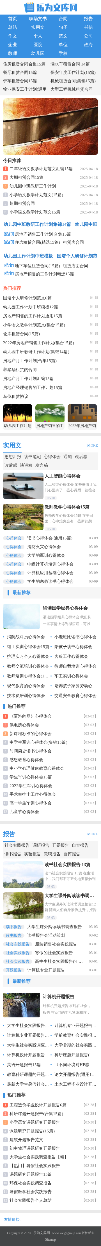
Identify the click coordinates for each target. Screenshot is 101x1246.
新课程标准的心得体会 (31, 733)
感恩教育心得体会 (26, 759)
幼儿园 (38, 53)
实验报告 (32, 854)
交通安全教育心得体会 (75, 695)
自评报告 (71, 854)
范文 (63, 36)
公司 (88, 36)
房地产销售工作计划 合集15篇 (43, 234)
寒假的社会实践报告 (39, 953)
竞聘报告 (52, 854)
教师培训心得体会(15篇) (29, 676)
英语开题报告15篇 (24, 1064)
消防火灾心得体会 (33, 547)
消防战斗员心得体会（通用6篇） (37, 637)
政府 (88, 44)
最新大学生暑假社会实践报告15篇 (38, 1084)
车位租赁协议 (15, 396)
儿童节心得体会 (24, 811)
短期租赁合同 (22, 203)
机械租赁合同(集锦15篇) (73, 81)
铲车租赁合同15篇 (20, 81)
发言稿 (41, 465)
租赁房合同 (73, 242)
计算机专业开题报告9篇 (76, 1025)
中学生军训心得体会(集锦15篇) (38, 742)
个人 (37, 36)
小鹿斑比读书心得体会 (75, 637)
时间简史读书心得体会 (31, 751)
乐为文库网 (41, 1233)
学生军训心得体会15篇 (31, 777)
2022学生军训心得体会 (31, 785)
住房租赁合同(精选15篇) (37, 242)
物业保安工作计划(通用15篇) (25, 90)
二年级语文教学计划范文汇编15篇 (41, 168)
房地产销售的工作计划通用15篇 (32, 316)
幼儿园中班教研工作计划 (33, 186)
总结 (12, 27)
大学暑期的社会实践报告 (77, 1045)
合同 (63, 18)
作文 (12, 36)
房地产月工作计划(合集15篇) (30, 360)
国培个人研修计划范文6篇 (27, 298)
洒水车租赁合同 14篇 (70, 64)
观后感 (81, 456)
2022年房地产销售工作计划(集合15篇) (38, 343)
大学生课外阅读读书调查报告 (44, 926)
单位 (63, 44)
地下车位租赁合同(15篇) (37, 266)
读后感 (10, 465)
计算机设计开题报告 (26, 1055)
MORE (92, 445)
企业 (12, 44)
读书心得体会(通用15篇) (39, 538)
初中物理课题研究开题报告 (35, 1148)
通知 (67, 456)
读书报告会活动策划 (35, 935)
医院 (37, 44)
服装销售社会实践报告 (41, 944)
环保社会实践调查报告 (31, 1183)
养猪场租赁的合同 (20, 369)
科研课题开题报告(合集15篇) (36, 1113)
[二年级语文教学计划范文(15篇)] (50, 153)
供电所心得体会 (24, 725)
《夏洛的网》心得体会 (31, 716)
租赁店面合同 (75, 266)
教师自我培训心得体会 (75, 666)
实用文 (38, 27)
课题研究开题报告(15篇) (32, 1131)
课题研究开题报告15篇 (31, 1174)
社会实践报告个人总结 (31, 1200)
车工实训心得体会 (71, 676)
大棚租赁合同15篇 (26, 177)
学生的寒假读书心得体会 (40, 581)
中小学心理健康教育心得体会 (37, 768)
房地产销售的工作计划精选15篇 (44, 274)
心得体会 (52, 456)
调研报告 (41, 845)
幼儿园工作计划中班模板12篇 (30, 307)
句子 (63, 27)
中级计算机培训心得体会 (40, 564)
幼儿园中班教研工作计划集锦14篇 (37, 224)
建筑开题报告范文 (26, 1139)
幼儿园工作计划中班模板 (28, 256)
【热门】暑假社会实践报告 (35, 1165)
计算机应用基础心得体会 (40, 573)
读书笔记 (32, 456)
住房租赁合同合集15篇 (24, 64)
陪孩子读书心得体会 (73, 646)
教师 (12, 53)
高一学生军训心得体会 (31, 803)
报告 (88, 18)
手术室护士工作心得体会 (33, 794)
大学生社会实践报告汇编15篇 (34, 1025)
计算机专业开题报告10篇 (30, 1035)
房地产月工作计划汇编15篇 (28, 378)
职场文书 (38, 18)
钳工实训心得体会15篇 (28, 646)
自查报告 (80, 845)
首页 (12, 18)
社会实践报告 (17, 845)
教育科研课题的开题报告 (30, 1074)
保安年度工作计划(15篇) (73, 72)
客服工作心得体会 (71, 656)
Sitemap (50, 1240)
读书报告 (12, 854)
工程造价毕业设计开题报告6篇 (38, 1105)
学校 (63, 53)
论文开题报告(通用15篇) (77, 1074)
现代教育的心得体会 (26, 686)
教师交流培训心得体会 (28, 666)
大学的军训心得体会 (35, 555)
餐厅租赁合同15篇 (20, 72)
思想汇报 (12, 456)
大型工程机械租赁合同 (71, 89)
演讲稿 (26, 465)
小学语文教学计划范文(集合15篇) (34, 325)
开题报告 (60, 845)
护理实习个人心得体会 (28, 656)
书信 (88, 27)
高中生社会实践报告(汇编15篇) (49, 961)
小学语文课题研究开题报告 (35, 1122)
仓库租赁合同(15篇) (21, 334)
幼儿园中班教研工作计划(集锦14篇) (36, 351)
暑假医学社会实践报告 (31, 1191)
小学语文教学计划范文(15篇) (36, 195)
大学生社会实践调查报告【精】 (39, 1157)
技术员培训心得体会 (26, 695)
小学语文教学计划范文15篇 (35, 212)
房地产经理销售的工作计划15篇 (32, 387)
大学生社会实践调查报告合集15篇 (38, 1045)
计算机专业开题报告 (35, 970)
